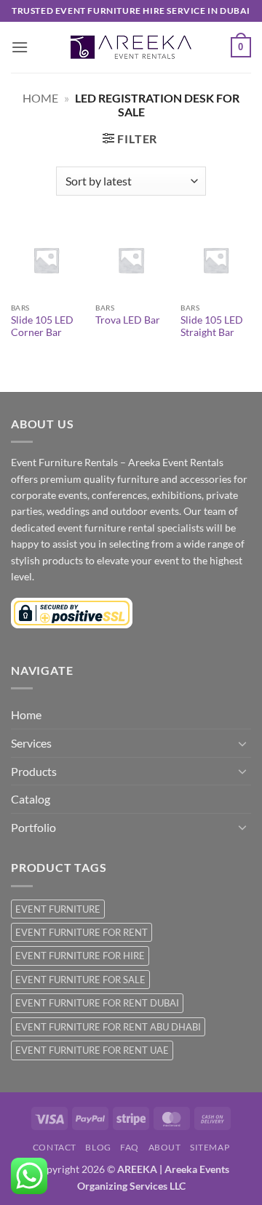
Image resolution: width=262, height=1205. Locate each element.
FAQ (129, 1147)
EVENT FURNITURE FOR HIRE (80, 955)
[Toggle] (242, 743)
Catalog (30, 799)
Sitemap (209, 1147)
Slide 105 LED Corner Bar (42, 326)
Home (40, 98)
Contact (54, 1147)
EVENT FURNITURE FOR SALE (80, 979)
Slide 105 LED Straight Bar (211, 326)
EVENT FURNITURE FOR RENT (81, 932)
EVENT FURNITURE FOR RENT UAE (92, 1050)
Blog (98, 1147)
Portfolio (33, 827)
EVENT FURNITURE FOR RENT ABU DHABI (108, 1027)
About (164, 1147)
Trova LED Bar (127, 320)
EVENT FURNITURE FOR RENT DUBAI (97, 1003)
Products (34, 771)
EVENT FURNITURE (57, 909)
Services (31, 743)
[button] (19, 47)
